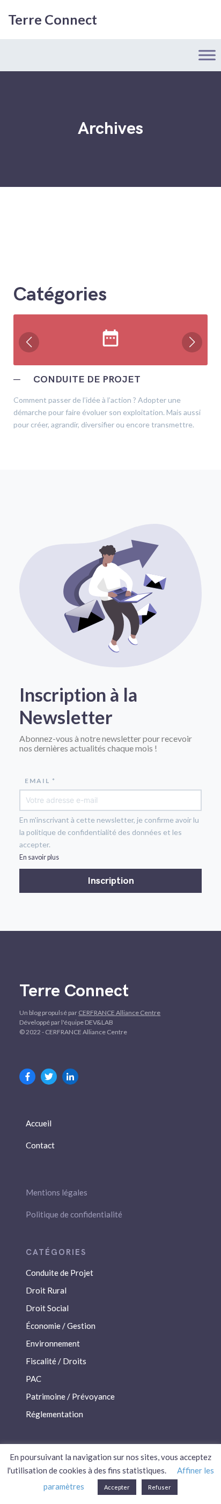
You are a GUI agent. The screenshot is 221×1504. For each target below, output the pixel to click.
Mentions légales (56, 1192)
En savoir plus (39, 857)
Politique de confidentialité (74, 1214)
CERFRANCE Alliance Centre (119, 1013)
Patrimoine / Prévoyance (70, 1396)
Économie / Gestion (60, 1325)
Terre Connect (52, 19)
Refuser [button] (159, 1487)
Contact (40, 1145)
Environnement (53, 1343)
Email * (40, 781)
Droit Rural (46, 1290)
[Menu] (207, 55)
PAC (33, 1378)
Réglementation (54, 1414)
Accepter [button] (117, 1487)
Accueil (38, 1123)
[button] (29, 342)
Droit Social (47, 1308)
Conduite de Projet (59, 1272)
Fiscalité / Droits (56, 1361)
